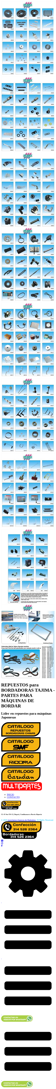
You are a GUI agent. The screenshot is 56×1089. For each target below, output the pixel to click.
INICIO (10, 794)
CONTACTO (13, 797)
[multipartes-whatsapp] (17, 1086)
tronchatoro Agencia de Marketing (22, 820)
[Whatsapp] (17, 1021)
